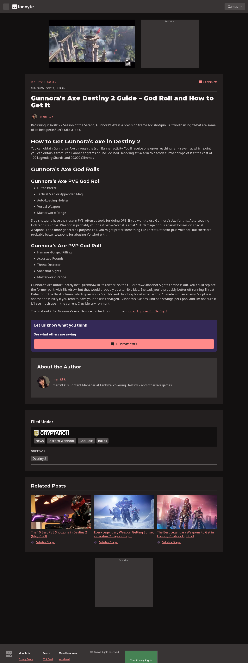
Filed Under (42, 421)
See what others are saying (55, 334)
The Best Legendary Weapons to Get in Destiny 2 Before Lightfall (185, 534)
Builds (102, 441)
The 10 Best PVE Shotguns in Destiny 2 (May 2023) (59, 534)
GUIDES (51, 82)
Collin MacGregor (45, 542)
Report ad (170, 21)
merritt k (46, 116)
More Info (24, 653)
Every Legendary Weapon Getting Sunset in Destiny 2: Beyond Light (124, 534)
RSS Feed (48, 659)
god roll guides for (147, 311)
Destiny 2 (39, 458)
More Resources (68, 653)
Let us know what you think (60, 325)
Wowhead (64, 659)
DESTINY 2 (37, 82)
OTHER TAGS (38, 451)
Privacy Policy (26, 659)
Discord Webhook (61, 441)
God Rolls (86, 441)
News (40, 441)
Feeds (46, 653)
